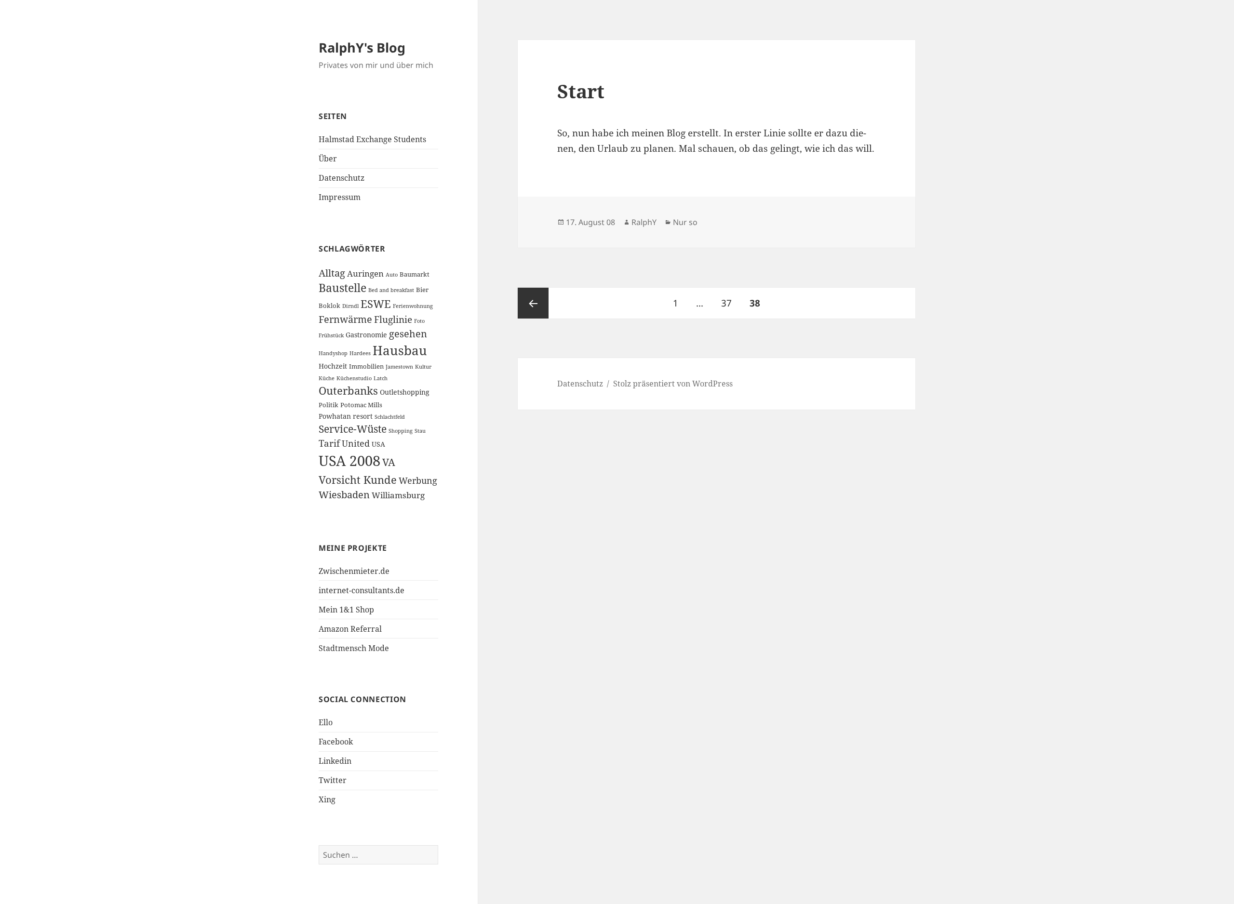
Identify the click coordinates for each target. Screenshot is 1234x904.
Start (580, 91)
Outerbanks (348, 391)
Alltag (332, 272)
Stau (420, 430)
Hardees (360, 353)
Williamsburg (398, 495)
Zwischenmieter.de (354, 571)
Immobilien (366, 366)
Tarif (329, 443)
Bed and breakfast (391, 290)
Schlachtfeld (390, 416)
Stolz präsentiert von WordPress (673, 383)
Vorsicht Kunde (358, 479)
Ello (326, 722)
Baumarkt (414, 274)
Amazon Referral (350, 629)
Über (328, 158)
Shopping (401, 430)
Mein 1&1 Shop (346, 609)
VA (388, 462)
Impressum (340, 197)
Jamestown (399, 366)
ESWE (376, 304)
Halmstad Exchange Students (372, 139)
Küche (327, 378)
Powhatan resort (346, 416)
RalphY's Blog (362, 47)
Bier (422, 289)
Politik (328, 404)
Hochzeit (333, 366)
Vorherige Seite (533, 303)
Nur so (685, 222)
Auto (392, 274)
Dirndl (350, 306)
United (356, 443)
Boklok (329, 305)
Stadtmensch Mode (354, 648)
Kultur (423, 366)
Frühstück (331, 335)
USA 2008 (349, 460)
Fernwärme (345, 319)
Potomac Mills (361, 404)
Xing (327, 799)
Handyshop (333, 353)
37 (730, 302)
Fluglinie (393, 319)
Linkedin (335, 761)
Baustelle (342, 287)
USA (378, 444)
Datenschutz (341, 178)
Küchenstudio (354, 378)
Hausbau (400, 350)
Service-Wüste (353, 429)
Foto (419, 321)
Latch (381, 378)
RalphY (644, 222)
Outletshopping (404, 392)
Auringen (365, 273)
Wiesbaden (344, 494)
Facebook (336, 741)
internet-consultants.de (361, 590)
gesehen (408, 333)
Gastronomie (366, 334)
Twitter (333, 780)
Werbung (418, 480)
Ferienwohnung (413, 306)
